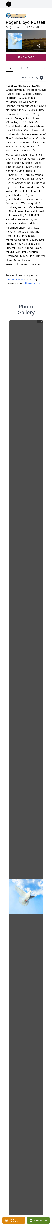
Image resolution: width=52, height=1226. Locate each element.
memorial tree (14, 279)
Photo (24, 68)
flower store (32, 283)
